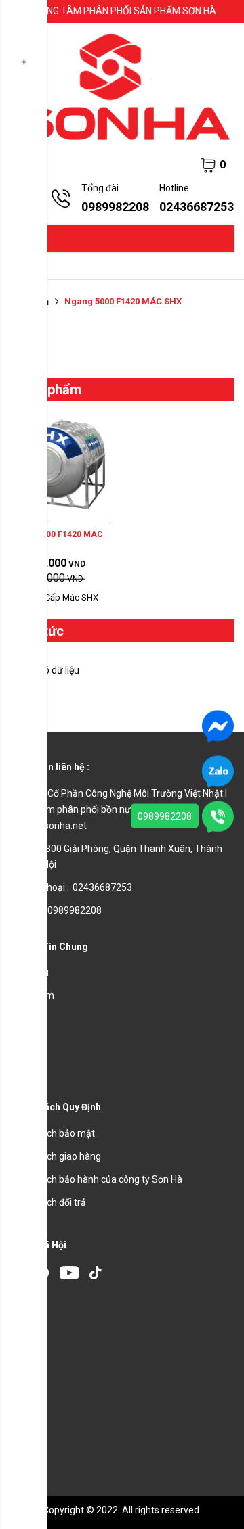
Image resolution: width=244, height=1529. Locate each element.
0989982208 (165, 815)
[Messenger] (218, 725)
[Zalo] (218, 770)
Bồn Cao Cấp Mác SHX (54, 597)
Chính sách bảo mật (52, 1133)
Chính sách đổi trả (48, 1202)
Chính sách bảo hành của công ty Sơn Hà (96, 1179)
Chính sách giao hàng (55, 1156)
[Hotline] (218, 815)
